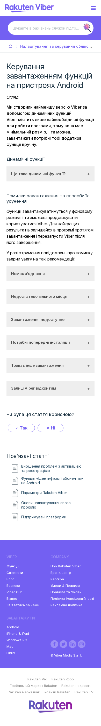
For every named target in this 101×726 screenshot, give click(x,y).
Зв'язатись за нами (22, 605)
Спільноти (14, 572)
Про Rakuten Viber (66, 566)
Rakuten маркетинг (24, 692)
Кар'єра (57, 579)
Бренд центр (61, 572)
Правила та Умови (66, 592)
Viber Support (11, 47)
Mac (9, 646)
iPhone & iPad (17, 633)
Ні (53, 428)
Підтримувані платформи (43, 517)
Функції (12, 566)
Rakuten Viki (37, 679)
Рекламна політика (66, 605)
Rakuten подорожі (76, 685)
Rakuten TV (84, 692)
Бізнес (11, 598)
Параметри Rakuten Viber (44, 493)
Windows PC (16, 640)
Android (12, 627)
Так (23, 428)
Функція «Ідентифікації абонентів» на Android (52, 480)
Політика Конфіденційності (72, 598)
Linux (10, 653)
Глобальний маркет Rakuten (33, 685)
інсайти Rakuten (57, 692)
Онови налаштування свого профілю (46, 505)
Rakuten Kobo (63, 679)
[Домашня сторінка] (29, 10)
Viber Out (14, 592)
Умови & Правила (65, 585)
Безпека (13, 585)
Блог (10, 579)
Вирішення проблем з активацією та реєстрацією (51, 468)
